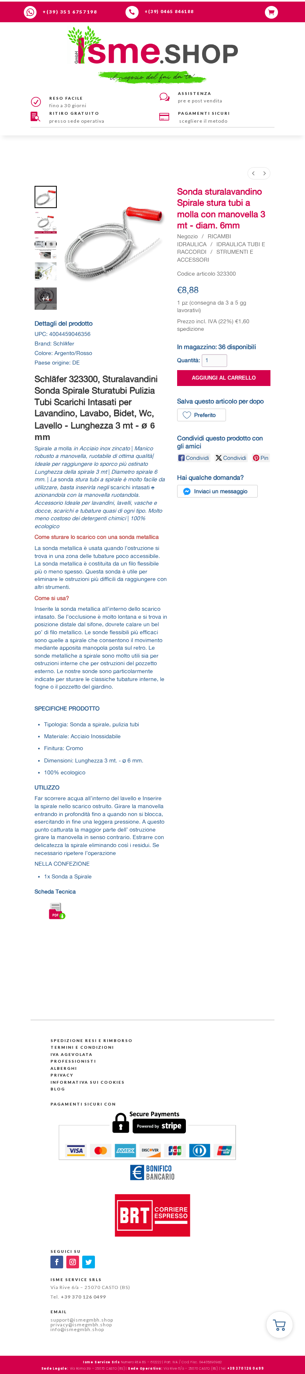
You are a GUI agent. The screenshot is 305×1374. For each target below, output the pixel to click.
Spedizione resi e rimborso (91, 1040)
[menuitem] (253, 173)
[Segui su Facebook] (56, 1262)
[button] (201, 415)
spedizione (190, 329)
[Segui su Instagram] (72, 1262)
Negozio (187, 236)
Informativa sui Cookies (87, 1082)
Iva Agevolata (71, 1054)
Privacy (61, 1075)
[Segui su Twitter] (88, 1262)
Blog (57, 1088)
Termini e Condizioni (82, 1047)
